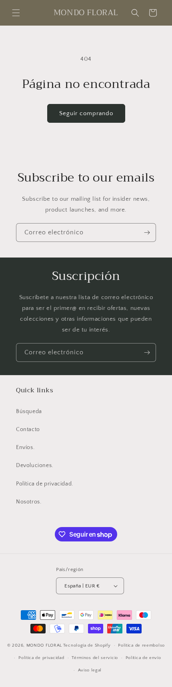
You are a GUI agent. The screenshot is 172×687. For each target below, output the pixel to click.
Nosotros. (28, 502)
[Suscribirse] (147, 232)
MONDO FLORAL (44, 645)
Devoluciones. (34, 465)
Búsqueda (29, 411)
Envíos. (25, 447)
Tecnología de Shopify (87, 645)
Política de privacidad (41, 657)
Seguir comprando (86, 113)
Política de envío (143, 657)
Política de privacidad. (44, 484)
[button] (16, 13)
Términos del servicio (95, 657)
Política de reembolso (141, 645)
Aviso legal (90, 670)
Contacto (28, 429)
